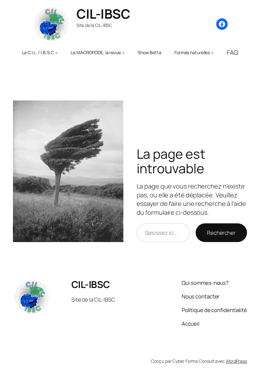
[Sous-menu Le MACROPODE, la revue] (123, 52)
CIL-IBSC (103, 13)
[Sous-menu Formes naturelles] (212, 52)
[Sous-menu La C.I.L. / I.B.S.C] (56, 52)
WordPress (236, 361)
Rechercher (221, 232)
